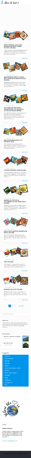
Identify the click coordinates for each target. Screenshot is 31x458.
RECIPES (7, 370)
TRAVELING (8, 380)
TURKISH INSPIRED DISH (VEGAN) (15, 170)
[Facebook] (14, 455)
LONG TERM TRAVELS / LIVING (12, 368)
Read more (25, 58)
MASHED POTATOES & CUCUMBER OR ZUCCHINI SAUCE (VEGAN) (15, 201)
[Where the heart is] (10, 2)
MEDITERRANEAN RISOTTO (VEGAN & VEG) (13, 141)
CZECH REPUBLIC (9, 358)
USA (6, 385)
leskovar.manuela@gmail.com (9, 441)
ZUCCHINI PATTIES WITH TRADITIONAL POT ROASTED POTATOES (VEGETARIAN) (14, 109)
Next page (21, 306)
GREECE (7, 365)
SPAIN (6, 377)
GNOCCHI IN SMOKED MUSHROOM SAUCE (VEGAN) (15, 232)
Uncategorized (8, 382)
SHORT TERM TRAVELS (11, 373)
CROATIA (7, 356)
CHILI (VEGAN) (8, 262)
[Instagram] (16, 455)
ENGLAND (7, 361)
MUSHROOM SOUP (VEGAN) (13, 289)
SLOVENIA (7, 375)
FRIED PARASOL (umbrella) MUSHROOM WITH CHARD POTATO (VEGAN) (13, 46)
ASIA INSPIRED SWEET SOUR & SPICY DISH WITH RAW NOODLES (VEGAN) (15, 78)
